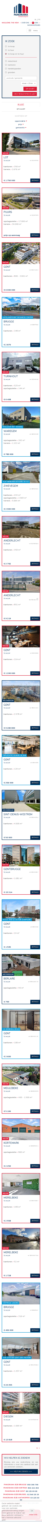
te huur (11, 50)
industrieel (12, 61)
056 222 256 (33, 1488)
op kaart (30, 89)
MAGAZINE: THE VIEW (10, 23)
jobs (35, 23)
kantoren (12, 65)
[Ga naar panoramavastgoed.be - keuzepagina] (21, 10)
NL (36, 20)
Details (35, 180)
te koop (11, 46)
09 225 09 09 (31, 1491)
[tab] (21, 104)
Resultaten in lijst (25, 94)
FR (39, 20)
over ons (25, 23)
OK (32, 1511)
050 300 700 (32, 1485)
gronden (11, 72)
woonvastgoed (33, 25)
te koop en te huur (16, 54)
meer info (33, 1515)
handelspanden (14, 69)
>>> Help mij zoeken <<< (21, 1471)
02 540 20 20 (33, 1494)
